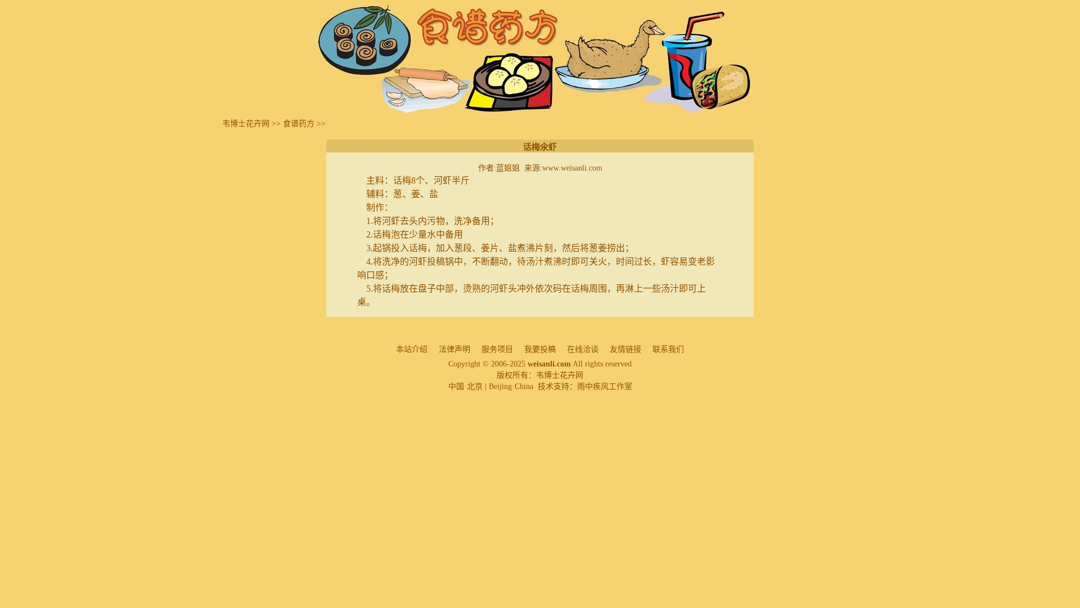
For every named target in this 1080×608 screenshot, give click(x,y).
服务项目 (497, 349)
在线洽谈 (582, 349)
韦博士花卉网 (245, 123)
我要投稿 (540, 349)
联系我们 (668, 349)
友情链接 (625, 349)
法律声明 (454, 349)
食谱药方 (298, 123)
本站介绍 (412, 349)
